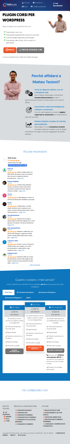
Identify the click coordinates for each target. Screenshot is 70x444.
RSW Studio (12, 158)
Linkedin (8, 416)
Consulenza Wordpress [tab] (26, 292)
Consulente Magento (24, 410)
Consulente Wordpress (25, 415)
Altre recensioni (35, 265)
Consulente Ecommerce (25, 424)
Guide (8, 421)
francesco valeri (13, 241)
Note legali (22, 435)
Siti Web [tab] (9, 292)
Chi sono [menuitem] (27, 3)
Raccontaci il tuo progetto (35, 348)
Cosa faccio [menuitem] (39, 3)
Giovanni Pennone (13, 215)
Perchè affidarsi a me (32, 50)
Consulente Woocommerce (26, 417)
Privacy (12, 435)
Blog (7, 419)
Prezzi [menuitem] (26, 7)
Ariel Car (10, 169)
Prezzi (11, 50)
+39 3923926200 (6, 413)
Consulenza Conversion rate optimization (54, 425)
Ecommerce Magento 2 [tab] (14, 298)
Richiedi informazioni (14, 351)
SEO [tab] (29, 298)
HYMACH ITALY (12, 253)
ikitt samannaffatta (14, 228)
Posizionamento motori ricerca (52, 414)
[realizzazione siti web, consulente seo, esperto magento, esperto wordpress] (10, 5)
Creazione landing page (53, 417)
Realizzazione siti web (52, 410)
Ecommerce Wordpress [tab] (47, 292)
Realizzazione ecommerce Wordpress (53, 420)
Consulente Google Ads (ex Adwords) (25, 421)
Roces (10, 202)
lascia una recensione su (16, 165)
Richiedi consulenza (55, 350)
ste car (10, 194)
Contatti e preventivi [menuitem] (39, 7)
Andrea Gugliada (13, 181)
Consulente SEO (22, 413)
